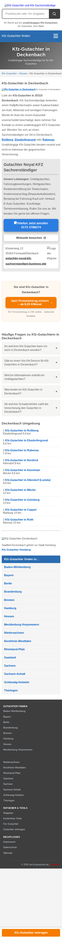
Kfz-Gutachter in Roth (19, 519)
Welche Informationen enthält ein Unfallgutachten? (24, 377)
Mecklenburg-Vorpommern (21, 624)
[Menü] (55, 36)
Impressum (9, 842)
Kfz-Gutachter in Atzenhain (22, 470)
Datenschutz (10, 847)
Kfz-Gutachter (9, 73)
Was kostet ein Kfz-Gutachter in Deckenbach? (23, 391)
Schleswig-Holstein (16, 682)
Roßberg (7, 139)
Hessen (23, 73)
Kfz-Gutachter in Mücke (20, 489)
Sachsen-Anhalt (14, 673)
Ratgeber (8, 813)
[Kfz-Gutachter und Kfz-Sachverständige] (31, 4)
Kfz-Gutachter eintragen (31, 932)
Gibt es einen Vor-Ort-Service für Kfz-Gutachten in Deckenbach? (26, 362)
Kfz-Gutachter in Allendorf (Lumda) (27, 480)
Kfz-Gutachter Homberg (16, 549)
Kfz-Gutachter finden (16, 36)
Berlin (8, 583)
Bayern (9, 575)
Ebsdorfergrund (25, 139)
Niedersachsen (14, 632)
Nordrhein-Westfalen (17, 641)
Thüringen (11, 690)
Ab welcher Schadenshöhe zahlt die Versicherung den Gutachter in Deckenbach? (26, 408)
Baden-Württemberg (17, 567)
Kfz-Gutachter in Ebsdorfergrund (26, 440)
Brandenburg (13, 591)
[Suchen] (54, 13)
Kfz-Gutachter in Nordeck (21, 460)
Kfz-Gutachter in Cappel (20, 509)
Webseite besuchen (29, 237)
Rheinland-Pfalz (14, 649)
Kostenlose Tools (12, 818)
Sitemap (7, 853)
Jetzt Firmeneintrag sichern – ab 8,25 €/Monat (31, 302)
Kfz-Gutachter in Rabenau (22, 450)
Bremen (9, 600)
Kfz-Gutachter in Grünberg (22, 499)
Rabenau (48, 139)
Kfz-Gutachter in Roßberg (22, 430)
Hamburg (10, 608)
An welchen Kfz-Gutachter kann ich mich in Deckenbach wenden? (25, 348)
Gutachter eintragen (14, 829)
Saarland (10, 657)
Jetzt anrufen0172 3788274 (34, 225)
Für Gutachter (11, 824)
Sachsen (10, 665)
